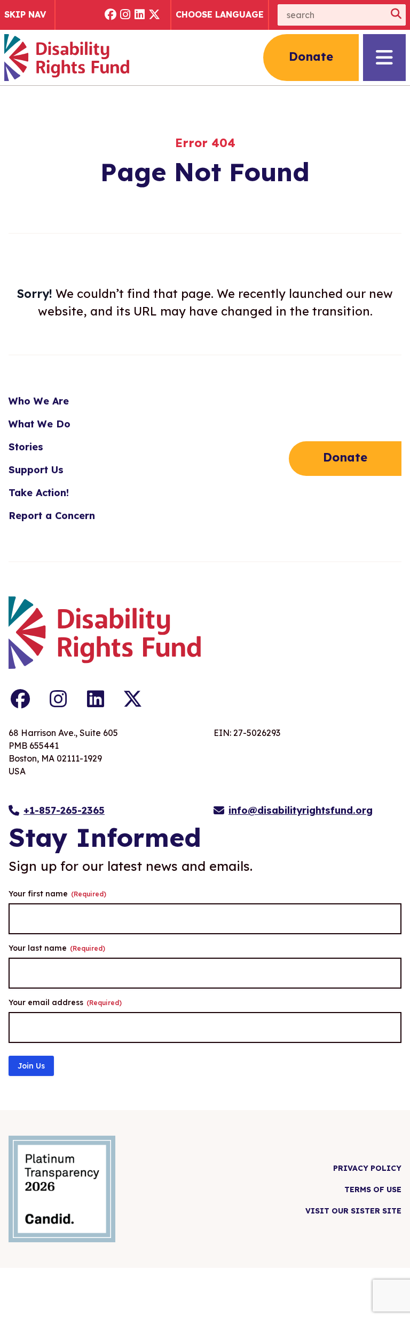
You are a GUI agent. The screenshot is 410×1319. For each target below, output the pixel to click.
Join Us (31, 1066)
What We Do (39, 424)
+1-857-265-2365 (64, 810)
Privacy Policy (367, 1168)
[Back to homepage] (66, 57)
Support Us (36, 470)
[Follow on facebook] (110, 15)
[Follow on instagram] (125, 15)
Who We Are (39, 401)
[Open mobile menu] (384, 57)
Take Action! (39, 493)
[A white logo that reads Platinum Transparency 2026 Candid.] (62, 1189)
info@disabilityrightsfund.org (300, 810)
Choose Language (220, 14)
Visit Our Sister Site (353, 1211)
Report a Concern (52, 515)
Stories (26, 447)
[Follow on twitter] (154, 15)
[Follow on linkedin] (139, 15)
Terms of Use (372, 1189)
